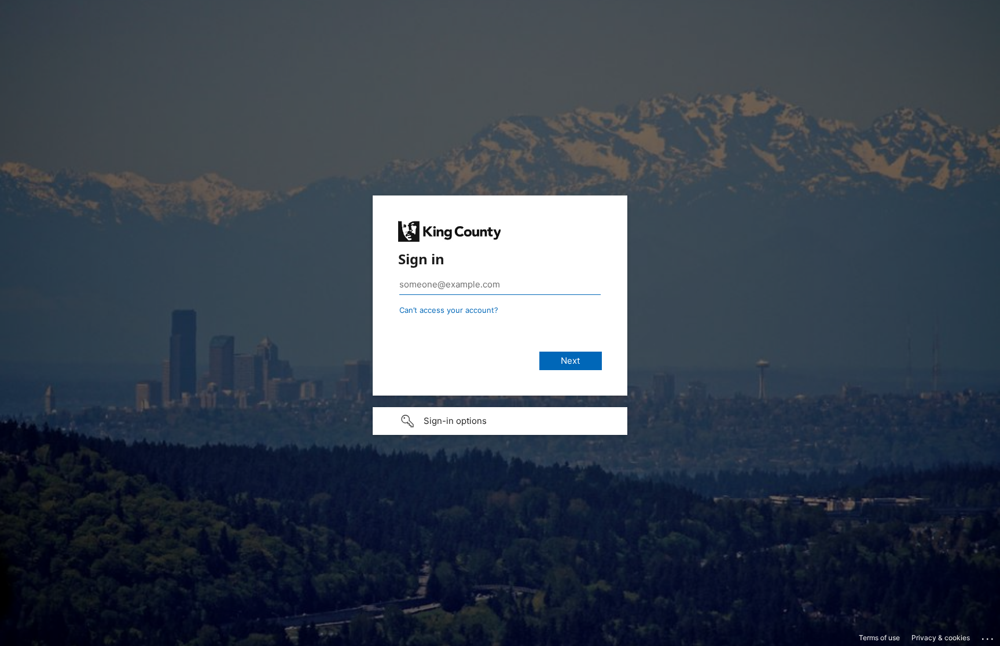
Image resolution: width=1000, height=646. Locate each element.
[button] (500, 421)
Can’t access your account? (448, 310)
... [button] (988, 636)
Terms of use (879, 637)
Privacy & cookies (940, 637)
